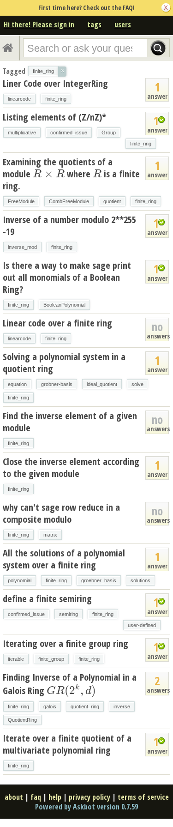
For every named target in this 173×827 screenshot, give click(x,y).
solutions (140, 580)
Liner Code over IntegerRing (55, 83)
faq (35, 797)
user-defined (142, 625)
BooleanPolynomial (64, 305)
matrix (50, 534)
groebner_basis (98, 580)
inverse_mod (22, 247)
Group (108, 132)
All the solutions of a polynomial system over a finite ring (64, 559)
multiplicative (22, 132)
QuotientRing (22, 720)
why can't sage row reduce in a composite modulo (61, 513)
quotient (112, 201)
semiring (68, 614)
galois (49, 706)
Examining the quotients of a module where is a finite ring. (71, 174)
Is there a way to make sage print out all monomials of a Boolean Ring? (67, 277)
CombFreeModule (69, 201)
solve (137, 384)
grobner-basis (56, 384)
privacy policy (89, 797)
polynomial (19, 580)
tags (94, 24)
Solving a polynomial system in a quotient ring (64, 362)
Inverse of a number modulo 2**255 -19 (69, 225)
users (122, 24)
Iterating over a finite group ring (65, 643)
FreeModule (21, 201)
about (14, 797)
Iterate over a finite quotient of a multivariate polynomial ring (67, 744)
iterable (16, 659)
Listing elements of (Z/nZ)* (54, 117)
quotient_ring (85, 706)
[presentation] (49, 174)
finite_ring (55, 99)
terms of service (143, 797)
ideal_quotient (102, 384)
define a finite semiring (47, 598)
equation (17, 384)
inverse (121, 706)
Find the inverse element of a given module (70, 422)
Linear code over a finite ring (57, 323)
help (54, 797)
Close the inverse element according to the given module (71, 467)
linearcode (19, 99)
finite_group (51, 659)
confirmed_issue (68, 132)
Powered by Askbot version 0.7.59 (86, 807)
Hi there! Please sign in (39, 24)
